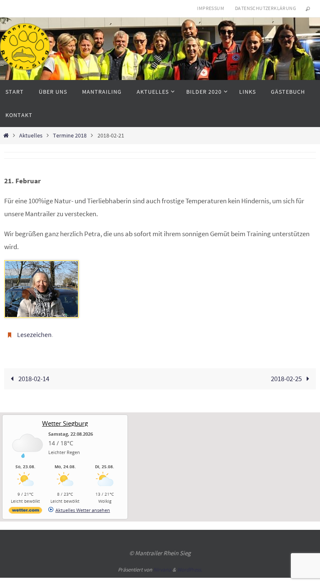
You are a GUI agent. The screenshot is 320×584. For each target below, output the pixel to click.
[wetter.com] (25, 509)
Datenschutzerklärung (265, 8)
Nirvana (162, 567)
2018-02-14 (33, 376)
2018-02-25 (287, 376)
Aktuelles (30, 135)
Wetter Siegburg (65, 421)
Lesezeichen (34, 333)
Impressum (210, 8)
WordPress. (189, 567)
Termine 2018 (70, 135)
